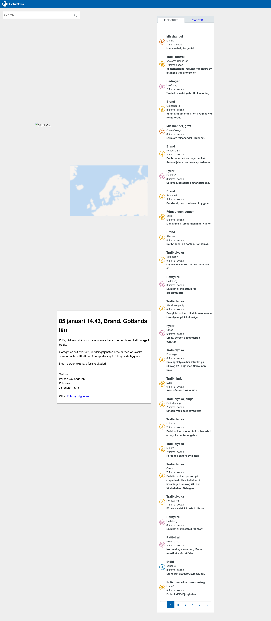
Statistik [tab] (197, 20)
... (200, 604)
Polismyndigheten (78, 396)
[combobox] (45, 15)
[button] (189, 42)
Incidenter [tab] (171, 20)
